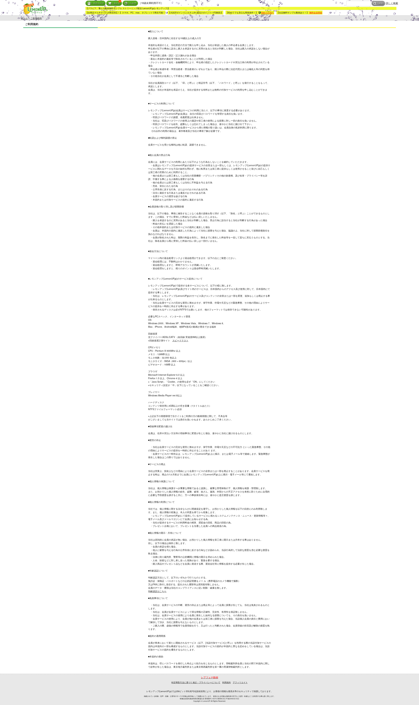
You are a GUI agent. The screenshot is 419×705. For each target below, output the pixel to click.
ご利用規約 (36, 18)
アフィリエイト (240, 682)
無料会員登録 (315, 12)
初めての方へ (267, 12)
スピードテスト (180, 340)
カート (117, 3)
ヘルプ (133, 3)
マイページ (98, 3)
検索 (381, 3)
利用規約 (226, 682)
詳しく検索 (392, 3)
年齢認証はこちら (157, 591)
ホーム (24, 18)
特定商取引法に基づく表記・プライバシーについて (195, 682)
